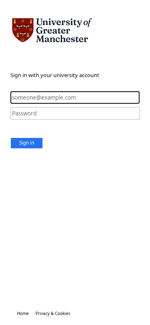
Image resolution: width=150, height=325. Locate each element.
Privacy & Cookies (52, 313)
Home (23, 313)
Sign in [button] (26, 143)
